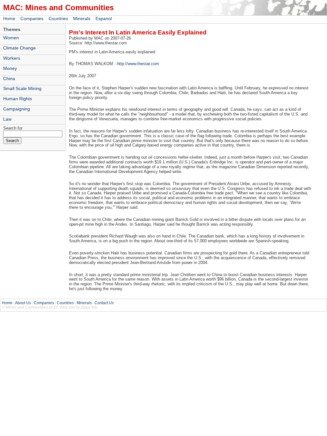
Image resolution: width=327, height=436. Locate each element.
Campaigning (16, 108)
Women (11, 37)
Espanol (103, 18)
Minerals (81, 18)
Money (10, 68)
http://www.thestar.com (138, 63)
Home (9, 18)
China (9, 78)
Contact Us (104, 303)
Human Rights (17, 98)
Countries (58, 18)
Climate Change (19, 47)
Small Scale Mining (22, 88)
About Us (23, 303)
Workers (11, 58)
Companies (31, 18)
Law (7, 119)
